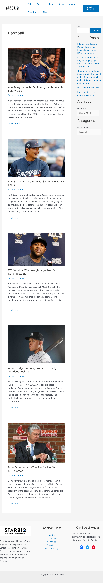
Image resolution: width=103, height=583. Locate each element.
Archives (81, 108)
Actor (30, 4)
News (45, 12)
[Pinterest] (93, 547)
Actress (40, 4)
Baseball (12, 95)
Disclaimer (51, 545)
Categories (82, 127)
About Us (51, 535)
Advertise (51, 542)
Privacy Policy (51, 548)
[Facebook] (81, 547)
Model (51, 4)
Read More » (14, 123)
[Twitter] (87, 547)
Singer (61, 4)
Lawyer (71, 4)
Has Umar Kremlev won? (89, 87)
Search (80, 26)
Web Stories (33, 12)
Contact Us (51, 538)
